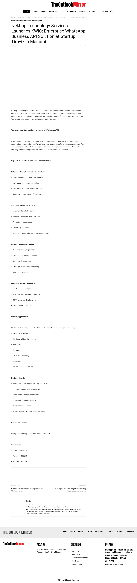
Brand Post (20, 17)
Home (13, 17)
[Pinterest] (23, 51)
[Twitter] (18, 51)
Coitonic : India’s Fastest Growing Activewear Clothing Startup (27, 490)
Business (108, 564)
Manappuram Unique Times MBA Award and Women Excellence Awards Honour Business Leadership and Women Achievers (119, 555)
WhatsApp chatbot (37, 20)
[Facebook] (13, 51)
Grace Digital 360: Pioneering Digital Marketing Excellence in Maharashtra (70, 490)
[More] (33, 51)
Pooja (15, 46)
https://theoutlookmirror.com (34, 504)
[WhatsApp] (28, 51)
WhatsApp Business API (25, 20)
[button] (111, 11)
